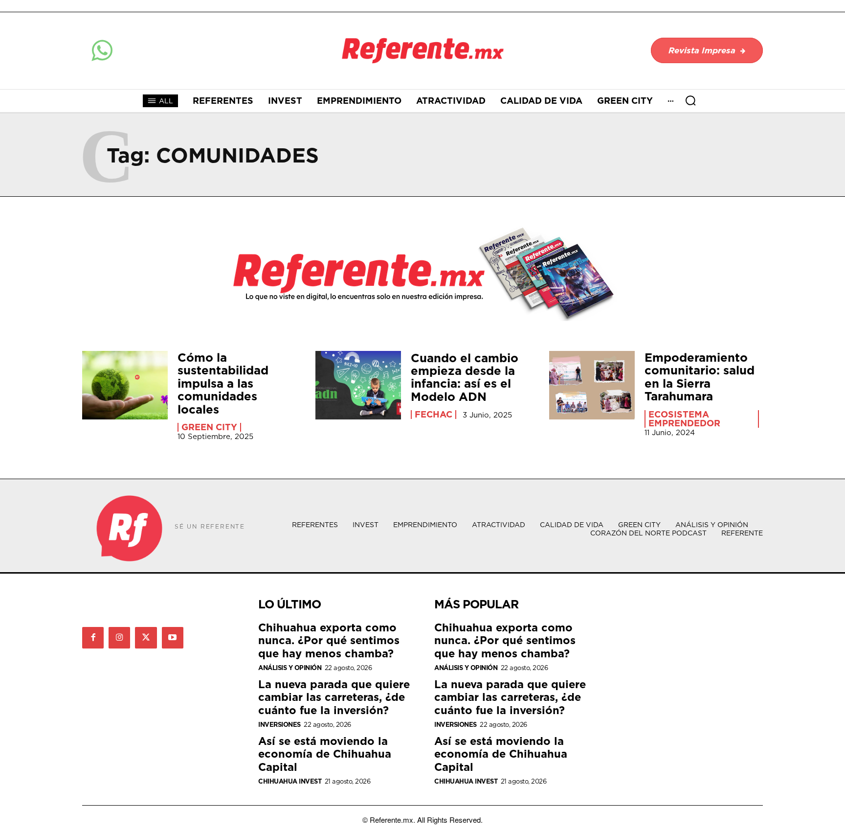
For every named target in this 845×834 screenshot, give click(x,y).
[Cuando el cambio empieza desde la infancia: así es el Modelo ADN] (358, 385)
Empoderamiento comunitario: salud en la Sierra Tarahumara (700, 376)
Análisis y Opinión (289, 668)
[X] (145, 638)
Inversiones (279, 724)
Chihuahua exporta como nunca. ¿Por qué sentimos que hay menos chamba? (329, 640)
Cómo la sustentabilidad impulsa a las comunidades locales (223, 383)
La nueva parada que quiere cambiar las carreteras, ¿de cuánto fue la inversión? (334, 697)
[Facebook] (93, 638)
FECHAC (433, 414)
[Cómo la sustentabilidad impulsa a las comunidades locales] (125, 385)
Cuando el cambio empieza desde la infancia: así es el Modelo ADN (464, 377)
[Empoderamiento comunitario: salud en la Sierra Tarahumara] (592, 385)
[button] (690, 100)
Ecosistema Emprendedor (684, 419)
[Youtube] (172, 638)
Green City (209, 427)
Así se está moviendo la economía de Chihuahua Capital (324, 753)
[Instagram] (119, 638)
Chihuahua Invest (289, 781)
